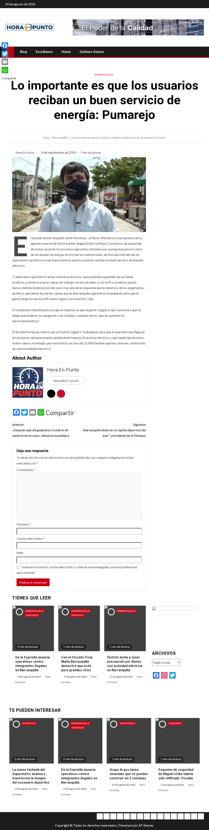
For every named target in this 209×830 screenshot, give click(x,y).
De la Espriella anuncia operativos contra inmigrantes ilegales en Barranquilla (32, 663)
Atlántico (29, 723)
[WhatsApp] (9, 70)
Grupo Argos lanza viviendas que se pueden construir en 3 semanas (129, 774)
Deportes (77, 615)
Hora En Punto (25, 152)
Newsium (125, 825)
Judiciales (32, 615)
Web (20, 553)
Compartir (60, 413)
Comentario (26, 470)
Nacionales (127, 723)
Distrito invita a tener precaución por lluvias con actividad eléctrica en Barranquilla (124, 663)
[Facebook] (9, 46)
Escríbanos (44, 52)
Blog (23, 52)
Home (66, 52)
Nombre (24, 524)
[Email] (9, 62)
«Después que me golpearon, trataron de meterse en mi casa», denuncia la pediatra (40, 430)
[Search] (200, 52)
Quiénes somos (92, 52)
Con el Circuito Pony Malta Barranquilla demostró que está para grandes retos (77, 663)
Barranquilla (104, 74)
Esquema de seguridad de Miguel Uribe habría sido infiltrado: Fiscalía (175, 774)
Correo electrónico (31, 538)
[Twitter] (9, 54)
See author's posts (66, 380)
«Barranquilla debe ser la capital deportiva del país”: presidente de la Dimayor (114, 430)
